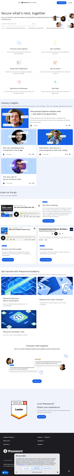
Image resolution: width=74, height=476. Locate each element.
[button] (19, 3)
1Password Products (8, 437)
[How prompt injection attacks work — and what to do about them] (37, 118)
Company (40, 444)
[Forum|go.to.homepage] (28, 2)
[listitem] (15, 28)
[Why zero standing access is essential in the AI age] (18, 143)
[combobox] (18, 24)
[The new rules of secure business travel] (18, 172)
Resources (6, 444)
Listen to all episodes (48, 221)
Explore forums (37, 381)
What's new (6, 440)
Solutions (46, 437)
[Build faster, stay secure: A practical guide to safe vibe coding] (55, 143)
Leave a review (41, 416)
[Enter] (2, 24)
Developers (40, 440)
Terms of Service (7, 460)
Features (40, 437)
